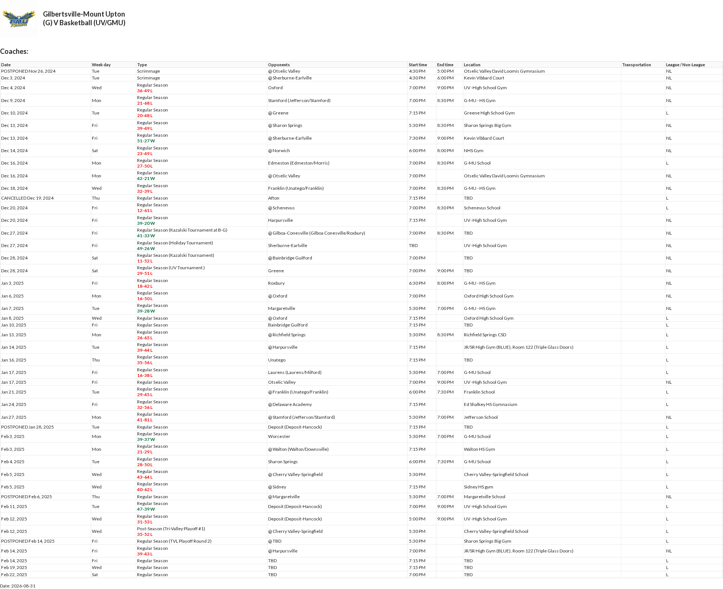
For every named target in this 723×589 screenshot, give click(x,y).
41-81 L (145, 420)
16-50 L (145, 298)
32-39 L (145, 191)
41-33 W (146, 235)
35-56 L (145, 362)
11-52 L (145, 261)
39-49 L (145, 128)
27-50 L (145, 166)
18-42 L (145, 286)
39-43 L (145, 554)
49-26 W (146, 248)
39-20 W (146, 223)
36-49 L (145, 90)
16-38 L (145, 375)
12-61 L (145, 210)
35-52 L (145, 534)
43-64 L (145, 477)
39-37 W (146, 439)
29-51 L (145, 273)
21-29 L (145, 452)
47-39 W (146, 509)
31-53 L (145, 522)
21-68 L (145, 103)
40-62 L (145, 489)
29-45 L (145, 394)
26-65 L (145, 337)
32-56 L (145, 407)
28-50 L (145, 464)
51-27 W (146, 140)
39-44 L (145, 350)
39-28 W (146, 311)
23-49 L (145, 153)
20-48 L (145, 115)
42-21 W (146, 178)
